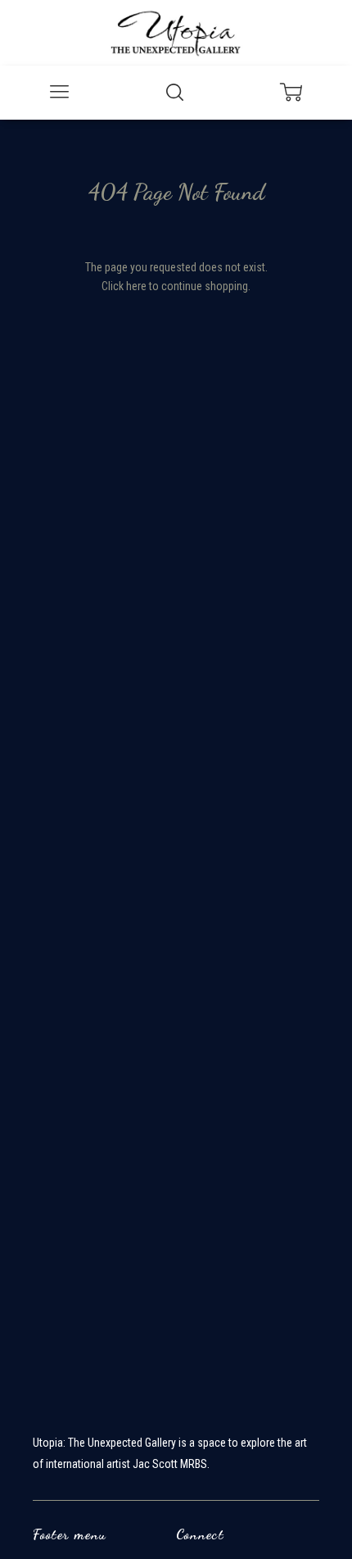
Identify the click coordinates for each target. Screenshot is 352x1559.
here (136, 286)
